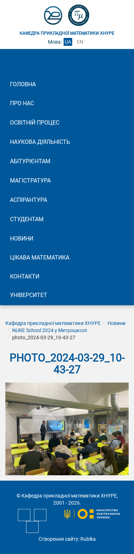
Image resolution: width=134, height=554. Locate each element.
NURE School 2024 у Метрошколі (49, 330)
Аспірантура (28, 199)
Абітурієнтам (30, 161)
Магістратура (30, 180)
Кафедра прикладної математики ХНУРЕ (53, 323)
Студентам (27, 219)
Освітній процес (34, 122)
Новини (21, 238)
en (80, 42)
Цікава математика (39, 257)
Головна (23, 84)
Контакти (24, 276)
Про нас (22, 103)
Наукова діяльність (40, 141)
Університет (28, 295)
